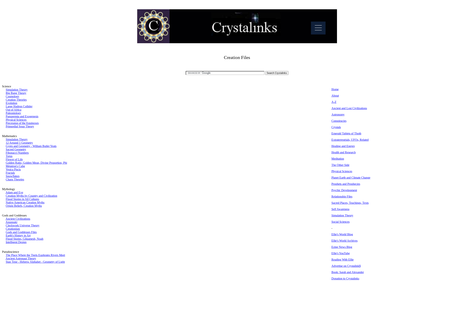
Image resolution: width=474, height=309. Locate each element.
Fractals (10, 172)
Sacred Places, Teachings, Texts (350, 202)
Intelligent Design (16, 242)
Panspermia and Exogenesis (22, 116)
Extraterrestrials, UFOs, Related (350, 139)
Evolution (11, 103)
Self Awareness (340, 209)
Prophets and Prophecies (345, 183)
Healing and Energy (343, 146)
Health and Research (343, 152)
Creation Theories (16, 99)
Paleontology (13, 113)
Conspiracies (338, 120)
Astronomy (338, 114)
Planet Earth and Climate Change (350, 177)
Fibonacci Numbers (17, 152)
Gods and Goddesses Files (21, 232)
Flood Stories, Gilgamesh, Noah (24, 238)
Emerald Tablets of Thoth (346, 133)
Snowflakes (12, 176)
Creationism (13, 228)
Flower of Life (14, 159)
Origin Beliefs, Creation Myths (24, 205)
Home (335, 89)
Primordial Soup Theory (20, 126)
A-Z (333, 101)
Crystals (336, 127)
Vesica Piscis (13, 169)
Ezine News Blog (341, 247)
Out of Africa (13, 109)
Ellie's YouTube (340, 253)
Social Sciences (340, 221)
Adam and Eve (14, 192)
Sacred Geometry (16, 149)
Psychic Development (344, 190)
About (335, 95)
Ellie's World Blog (342, 234)
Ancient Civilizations (18, 218)
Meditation (337, 158)
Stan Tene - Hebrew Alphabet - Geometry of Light (35, 261)
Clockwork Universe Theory (22, 225)
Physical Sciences (16, 119)
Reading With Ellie (342, 259)
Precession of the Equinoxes (22, 123)
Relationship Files (341, 196)
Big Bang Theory (16, 93)
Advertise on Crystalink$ (346, 265)
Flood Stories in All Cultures (22, 199)
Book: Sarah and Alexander (347, 272)
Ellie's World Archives (344, 240)
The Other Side (340, 165)
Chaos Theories (15, 179)
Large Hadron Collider (19, 106)
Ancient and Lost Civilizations (349, 108)
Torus (9, 156)
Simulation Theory (17, 89)
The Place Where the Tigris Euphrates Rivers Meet (35, 255)
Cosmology (12, 96)
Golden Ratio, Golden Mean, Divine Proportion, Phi (36, 162)
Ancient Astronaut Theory (21, 258)
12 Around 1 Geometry (19, 142)
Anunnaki (11, 222)
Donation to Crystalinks (345, 278)
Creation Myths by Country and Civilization (31, 195)
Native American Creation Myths (25, 202)
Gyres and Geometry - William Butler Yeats (31, 146)
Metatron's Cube (15, 166)
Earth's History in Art (18, 235)
